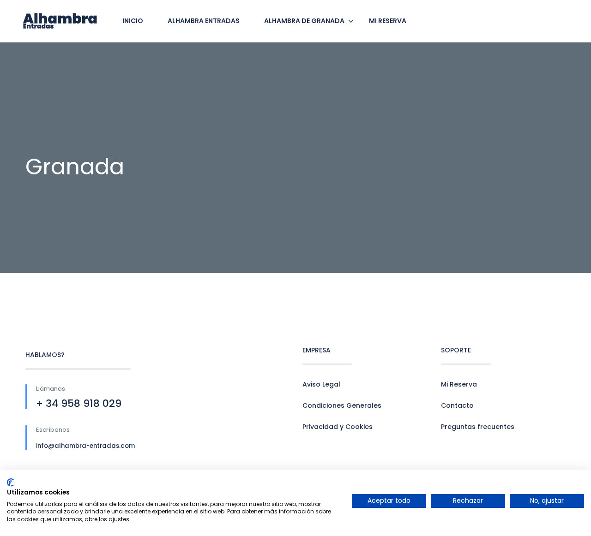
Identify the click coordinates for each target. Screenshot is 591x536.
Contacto (457, 405)
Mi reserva (387, 20)
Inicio (132, 20)
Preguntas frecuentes (477, 426)
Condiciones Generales (341, 405)
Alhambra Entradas (204, 20)
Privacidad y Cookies (337, 426)
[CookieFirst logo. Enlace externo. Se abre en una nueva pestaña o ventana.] (10, 482)
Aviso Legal (321, 384)
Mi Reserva (459, 384)
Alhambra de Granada (304, 20)
